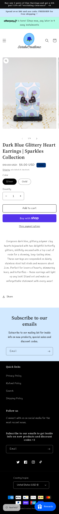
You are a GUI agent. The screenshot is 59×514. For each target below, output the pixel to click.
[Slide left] (22, 138)
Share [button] (10, 296)
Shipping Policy (14, 398)
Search (10, 391)
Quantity (7, 189)
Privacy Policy (13, 375)
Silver (9, 181)
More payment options (29, 226)
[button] (4, 40)
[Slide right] (36, 138)
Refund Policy (13, 383)
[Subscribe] (49, 351)
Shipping (6, 170)
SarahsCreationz (25, 509)
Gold (25, 181)
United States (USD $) (28, 484)
